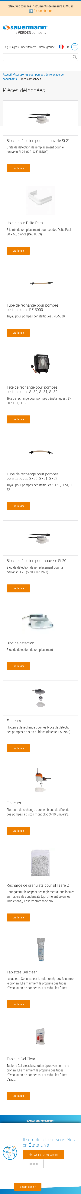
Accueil (7, 74)
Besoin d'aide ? (28, 1186)
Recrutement (28, 47)
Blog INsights (11, 47)
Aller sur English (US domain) (43, 1154)
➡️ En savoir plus (40, 10)
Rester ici (33, 1163)
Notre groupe (47, 47)
